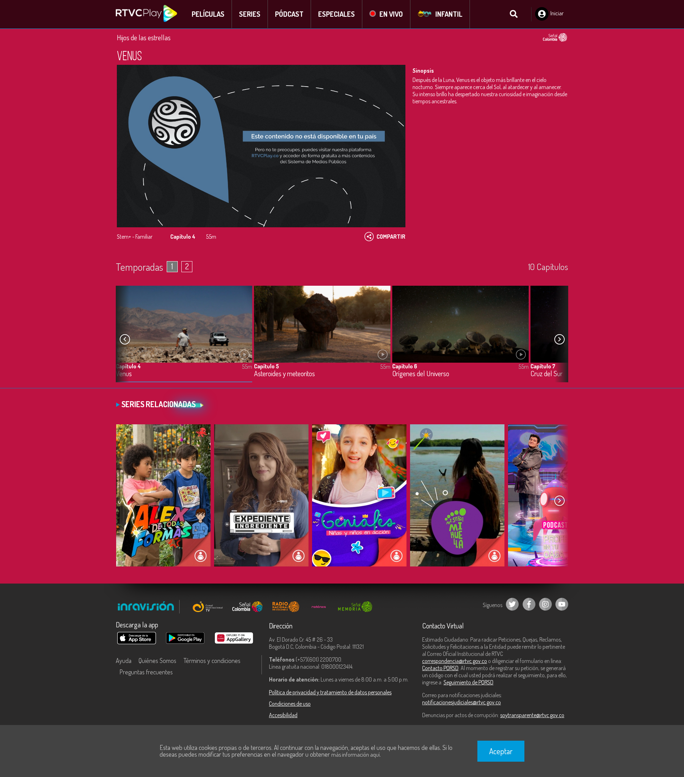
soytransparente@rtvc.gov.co (532, 715)
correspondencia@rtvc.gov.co (454, 660)
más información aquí (355, 754)
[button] (559, 339)
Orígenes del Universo (420, 374)
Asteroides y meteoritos (284, 374)
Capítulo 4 (128, 366)
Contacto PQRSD (440, 668)
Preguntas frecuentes (146, 672)
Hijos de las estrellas (144, 37)
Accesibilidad (283, 715)
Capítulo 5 (266, 366)
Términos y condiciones (211, 660)
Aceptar (501, 751)
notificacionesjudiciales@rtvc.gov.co (461, 702)
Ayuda (123, 660)
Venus (124, 374)
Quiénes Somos (157, 660)
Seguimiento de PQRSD (468, 682)
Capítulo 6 (404, 366)
